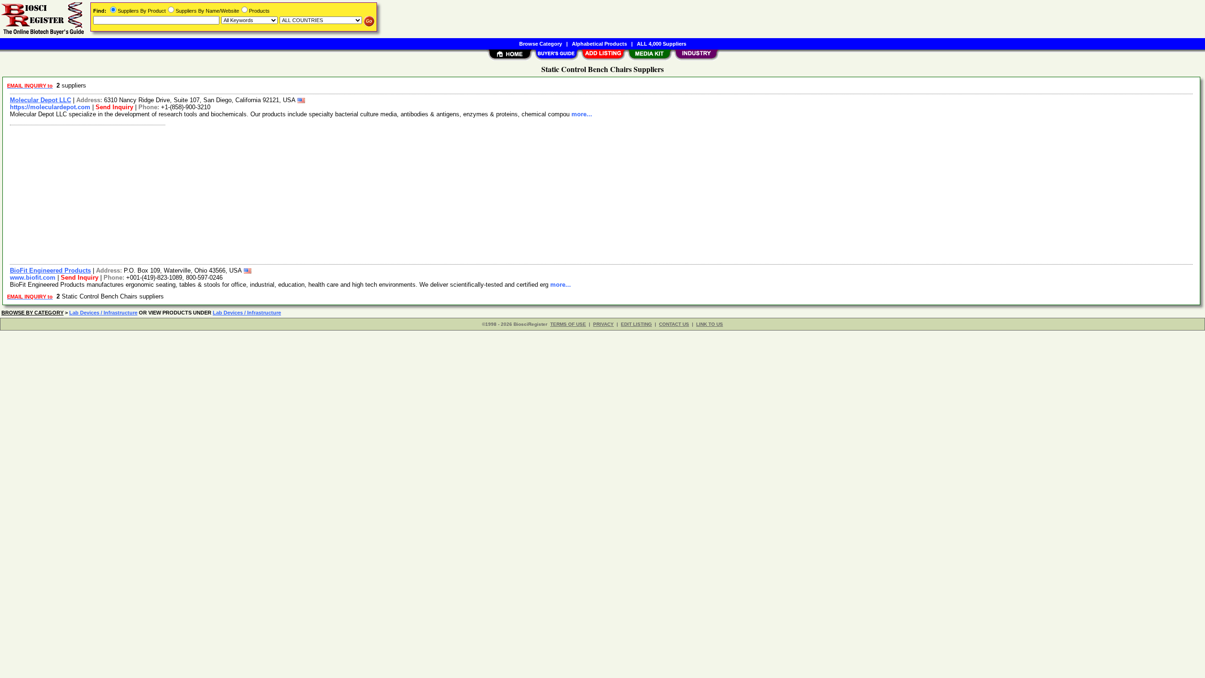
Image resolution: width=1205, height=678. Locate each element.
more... (581, 114)
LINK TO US (709, 324)
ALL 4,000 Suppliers (661, 44)
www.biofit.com (33, 277)
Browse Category (540, 44)
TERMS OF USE (568, 324)
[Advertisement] (288, 193)
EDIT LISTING (636, 324)
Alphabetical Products (599, 44)
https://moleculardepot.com (50, 107)
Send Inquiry (114, 107)
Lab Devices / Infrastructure (103, 312)
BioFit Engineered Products (50, 270)
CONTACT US (674, 324)
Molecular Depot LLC (40, 100)
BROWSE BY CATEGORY (32, 312)
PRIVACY (603, 324)
